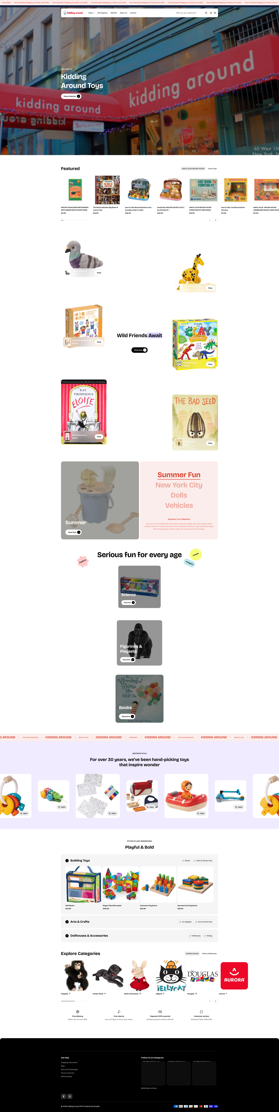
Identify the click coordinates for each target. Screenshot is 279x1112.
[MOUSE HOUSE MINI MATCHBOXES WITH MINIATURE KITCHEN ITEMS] (75, 190)
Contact (133, 13)
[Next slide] (217, 151)
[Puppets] (76, 978)
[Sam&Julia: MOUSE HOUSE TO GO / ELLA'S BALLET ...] (171, 190)
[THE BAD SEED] (179, 443)
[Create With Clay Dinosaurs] (179, 364)
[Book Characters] (139, 978)
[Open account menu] (211, 13)
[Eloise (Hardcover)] (67, 436)
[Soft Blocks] (83, 884)
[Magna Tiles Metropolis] (121, 884)
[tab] (193, 169)
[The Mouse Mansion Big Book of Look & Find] (107, 190)
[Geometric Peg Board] (158, 884)
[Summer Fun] (179, 474)
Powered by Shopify (92, 1106)
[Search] (206, 12)
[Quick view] (85, 180)
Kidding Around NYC (75, 1106)
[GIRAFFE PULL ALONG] (179, 288)
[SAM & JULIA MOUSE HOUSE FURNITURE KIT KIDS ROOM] (203, 190)
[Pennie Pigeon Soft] (67, 272)
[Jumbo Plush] (108, 978)
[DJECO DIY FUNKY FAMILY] (67, 342)
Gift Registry (103, 13)
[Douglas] (202, 978)
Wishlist (114, 13)
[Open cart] (215, 13)
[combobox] (191, 12)
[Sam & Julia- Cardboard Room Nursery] (235, 190)
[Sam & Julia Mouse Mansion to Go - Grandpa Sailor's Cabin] (139, 190)
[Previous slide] (214, 151)
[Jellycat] (171, 978)
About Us (123, 13)
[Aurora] (234, 978)
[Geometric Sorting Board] (195, 884)
